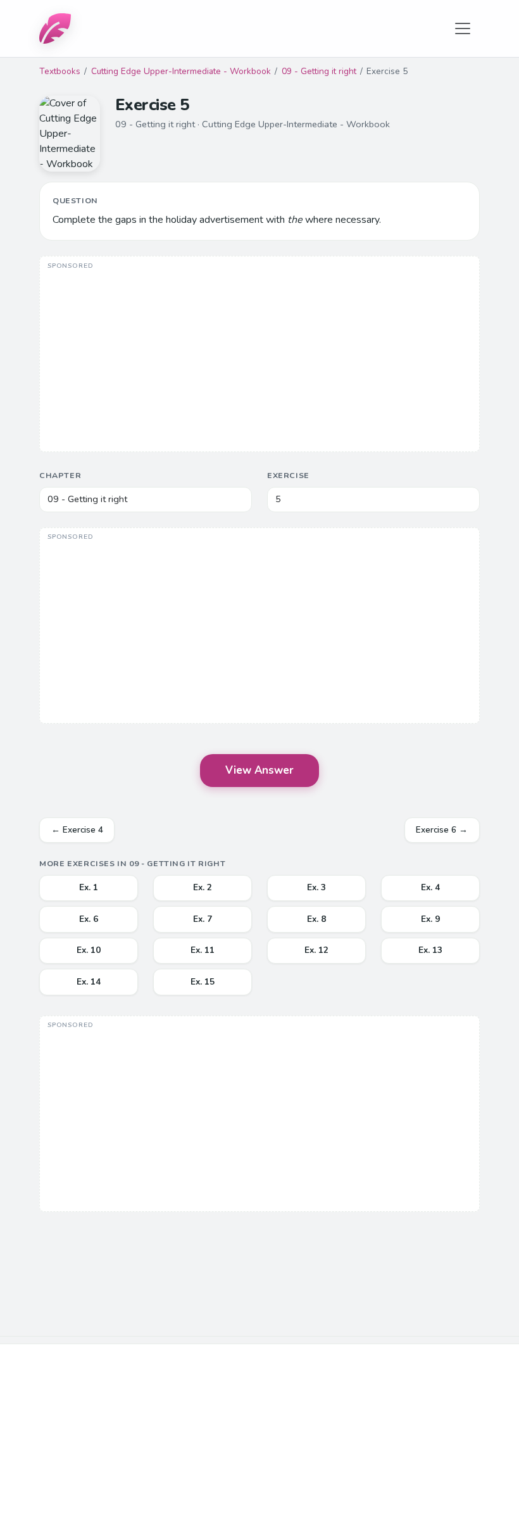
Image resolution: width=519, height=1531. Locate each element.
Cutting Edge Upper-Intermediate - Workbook (181, 71)
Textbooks (59, 71)
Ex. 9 (430, 919)
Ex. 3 (316, 887)
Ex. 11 (203, 950)
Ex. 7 (202, 919)
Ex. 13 (430, 950)
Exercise (288, 475)
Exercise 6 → (442, 830)
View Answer (259, 770)
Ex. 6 (88, 919)
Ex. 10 (89, 950)
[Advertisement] (259, 355)
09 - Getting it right (319, 71)
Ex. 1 (88, 887)
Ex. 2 (202, 887)
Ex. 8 (316, 919)
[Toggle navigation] (463, 28)
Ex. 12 (316, 950)
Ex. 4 (430, 887)
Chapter (60, 475)
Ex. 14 (89, 982)
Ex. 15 (203, 982)
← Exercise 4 (77, 830)
